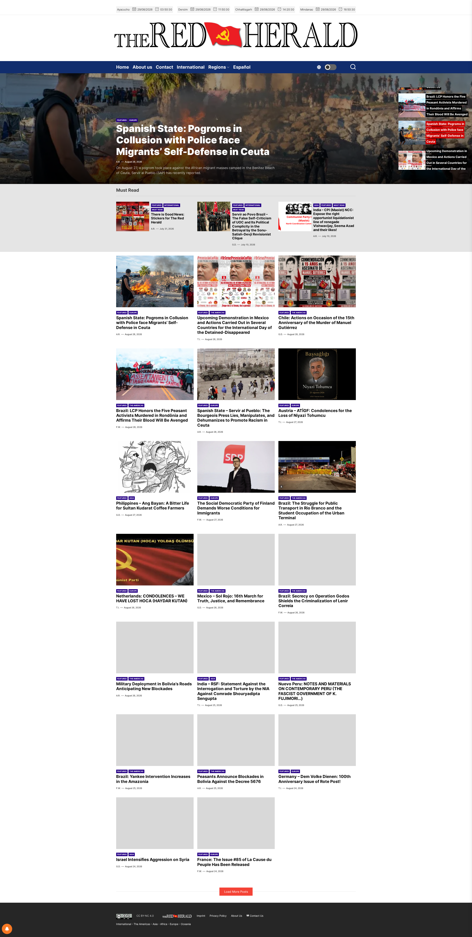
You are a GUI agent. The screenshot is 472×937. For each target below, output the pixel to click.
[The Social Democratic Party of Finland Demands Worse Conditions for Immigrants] (236, 467)
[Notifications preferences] (7, 929)
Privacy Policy (218, 915)
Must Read (157, 210)
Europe (133, 312)
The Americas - (143, 924)
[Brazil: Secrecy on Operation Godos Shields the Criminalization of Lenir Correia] (317, 559)
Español (242, 67)
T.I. (117, 161)
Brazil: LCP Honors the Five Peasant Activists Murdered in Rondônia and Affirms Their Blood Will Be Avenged (152, 415)
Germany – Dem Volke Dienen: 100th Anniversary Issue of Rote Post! (314, 779)
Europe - (175, 924)
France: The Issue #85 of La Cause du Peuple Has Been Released (234, 862)
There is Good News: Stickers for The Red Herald (167, 218)
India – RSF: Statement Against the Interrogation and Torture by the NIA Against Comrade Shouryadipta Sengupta (233, 691)
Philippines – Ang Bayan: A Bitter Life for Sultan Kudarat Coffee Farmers (152, 505)
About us (142, 67)
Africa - (165, 924)
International (191, 67)
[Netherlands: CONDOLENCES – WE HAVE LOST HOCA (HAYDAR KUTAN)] (155, 559)
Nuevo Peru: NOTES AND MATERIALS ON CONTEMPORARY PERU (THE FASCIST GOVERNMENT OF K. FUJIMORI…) (314, 691)
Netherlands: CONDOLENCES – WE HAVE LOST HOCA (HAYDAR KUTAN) (152, 598)
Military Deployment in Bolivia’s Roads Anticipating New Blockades (154, 686)
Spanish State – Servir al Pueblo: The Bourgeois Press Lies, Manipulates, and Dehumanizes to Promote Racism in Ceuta (236, 418)
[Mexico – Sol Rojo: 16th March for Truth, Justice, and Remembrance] (236, 559)
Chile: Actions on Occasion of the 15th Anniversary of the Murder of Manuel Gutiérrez (316, 322)
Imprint (201, 915)
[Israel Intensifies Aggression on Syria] (155, 823)
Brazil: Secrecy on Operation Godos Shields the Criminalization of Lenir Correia (313, 601)
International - (125, 924)
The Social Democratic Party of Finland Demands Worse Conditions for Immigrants (236, 508)
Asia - (156, 924)
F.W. (118, 427)
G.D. (234, 244)
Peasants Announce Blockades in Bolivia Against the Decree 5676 (230, 779)
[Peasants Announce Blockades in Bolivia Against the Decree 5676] (236, 740)
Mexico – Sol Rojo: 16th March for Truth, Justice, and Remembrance (230, 598)
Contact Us (256, 915)
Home (122, 67)
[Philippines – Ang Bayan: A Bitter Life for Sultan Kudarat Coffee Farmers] (155, 467)
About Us (236, 915)
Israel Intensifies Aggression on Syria (152, 859)
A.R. (153, 228)
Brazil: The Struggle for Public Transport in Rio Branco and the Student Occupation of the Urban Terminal (311, 510)
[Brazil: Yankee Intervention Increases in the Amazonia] (155, 740)
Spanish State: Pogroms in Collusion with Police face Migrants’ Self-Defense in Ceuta (152, 322)
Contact (164, 67)
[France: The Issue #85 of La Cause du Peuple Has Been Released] (236, 823)
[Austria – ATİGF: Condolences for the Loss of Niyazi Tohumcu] (317, 374)
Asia (316, 205)
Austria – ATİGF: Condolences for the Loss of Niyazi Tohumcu (315, 413)
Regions (217, 67)
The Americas (136, 97)
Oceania (186, 924)
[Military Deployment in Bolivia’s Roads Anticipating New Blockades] (155, 647)
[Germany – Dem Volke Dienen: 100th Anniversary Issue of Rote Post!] (317, 740)
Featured (122, 97)
